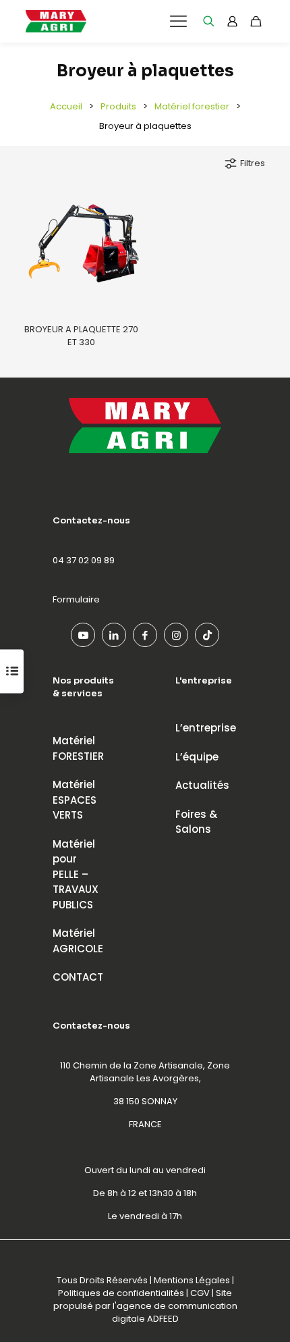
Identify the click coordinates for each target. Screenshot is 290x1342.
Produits (118, 106)
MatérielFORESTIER (78, 748)
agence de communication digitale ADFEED (174, 1312)
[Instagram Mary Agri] (176, 635)
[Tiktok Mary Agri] (207, 635)
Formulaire (76, 599)
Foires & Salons (196, 822)
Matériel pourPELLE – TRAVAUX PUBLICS (75, 874)
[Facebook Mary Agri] (145, 635)
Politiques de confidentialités (121, 1293)
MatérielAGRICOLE (78, 941)
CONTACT (78, 977)
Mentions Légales (192, 1280)
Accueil (66, 106)
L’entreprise (205, 728)
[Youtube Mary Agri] (83, 635)
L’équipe (197, 757)
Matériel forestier (191, 106)
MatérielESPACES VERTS (74, 799)
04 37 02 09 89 (84, 560)
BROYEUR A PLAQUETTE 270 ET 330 (81, 336)
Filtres (252, 163)
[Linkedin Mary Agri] (114, 635)
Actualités (202, 785)
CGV (200, 1293)
